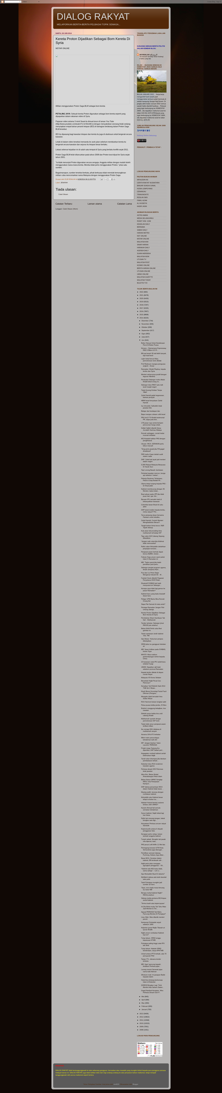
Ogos (144, 334)
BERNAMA (141, 227)
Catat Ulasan (63, 194)
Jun (143, 340)
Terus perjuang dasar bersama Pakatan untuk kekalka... (152, 516)
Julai (143, 337)
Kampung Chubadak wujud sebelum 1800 (151, 923)
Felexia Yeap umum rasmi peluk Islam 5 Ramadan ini (153, 558)
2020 (142, 298)
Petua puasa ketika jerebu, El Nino (153, 705)
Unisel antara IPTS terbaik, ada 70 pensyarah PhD (153, 955)
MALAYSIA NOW (143, 256)
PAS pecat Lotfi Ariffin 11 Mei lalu (153, 844)
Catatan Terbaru (64, 203)
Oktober (145, 327)
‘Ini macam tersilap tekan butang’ (151, 56)
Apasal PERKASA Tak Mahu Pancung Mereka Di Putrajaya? (153, 913)
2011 (141, 1020)
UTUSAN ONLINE (143, 271)
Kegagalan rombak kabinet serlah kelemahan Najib (153, 754)
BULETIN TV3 (142, 283)
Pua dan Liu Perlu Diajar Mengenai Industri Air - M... (152, 574)
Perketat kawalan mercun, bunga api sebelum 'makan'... (153, 474)
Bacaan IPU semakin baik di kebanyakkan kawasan (151, 500)
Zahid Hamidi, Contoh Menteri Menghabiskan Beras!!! (152, 521)
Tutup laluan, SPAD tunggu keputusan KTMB (151, 939)
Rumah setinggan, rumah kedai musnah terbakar (152, 434)
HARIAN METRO (143, 233)
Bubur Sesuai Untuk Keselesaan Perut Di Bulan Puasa (153, 344)
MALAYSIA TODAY (144, 280)
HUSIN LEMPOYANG (145, 189)
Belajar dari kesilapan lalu (150, 411)
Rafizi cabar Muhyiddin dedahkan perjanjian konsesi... (153, 547)
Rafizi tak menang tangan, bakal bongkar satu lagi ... (153, 819)
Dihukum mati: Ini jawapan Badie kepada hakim (153, 976)
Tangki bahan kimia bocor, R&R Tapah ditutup (152, 526)
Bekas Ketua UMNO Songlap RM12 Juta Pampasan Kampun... (151, 782)
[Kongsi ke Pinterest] (114, 179)
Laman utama (95, 203)
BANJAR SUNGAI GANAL (146, 186)
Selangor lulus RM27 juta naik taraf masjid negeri (152, 386)
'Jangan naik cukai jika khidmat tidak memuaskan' (152, 542)
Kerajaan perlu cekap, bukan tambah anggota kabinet (151, 835)
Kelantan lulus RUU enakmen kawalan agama (152, 765)
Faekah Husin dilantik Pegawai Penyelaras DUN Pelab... (152, 579)
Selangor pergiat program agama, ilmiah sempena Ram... (153, 568)
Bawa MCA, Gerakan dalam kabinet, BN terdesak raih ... (152, 859)
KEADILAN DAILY (143, 224)
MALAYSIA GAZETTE (145, 277)
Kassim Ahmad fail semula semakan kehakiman (150, 809)
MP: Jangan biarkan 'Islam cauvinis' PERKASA (151, 744)
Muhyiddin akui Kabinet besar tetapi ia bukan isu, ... (152, 798)
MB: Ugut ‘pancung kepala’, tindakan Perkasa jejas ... (151, 965)
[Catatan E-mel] (101, 179)
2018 (142, 305)
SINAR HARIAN (142, 245)
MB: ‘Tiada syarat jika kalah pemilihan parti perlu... (151, 563)
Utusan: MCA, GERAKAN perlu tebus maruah (152, 445)
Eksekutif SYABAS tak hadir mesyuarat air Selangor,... (151, 584)
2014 (142, 318)
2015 (142, 314)
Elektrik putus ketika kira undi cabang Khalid (151, 714)
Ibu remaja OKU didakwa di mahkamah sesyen (151, 730)
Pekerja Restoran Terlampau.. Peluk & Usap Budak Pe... (152, 479)
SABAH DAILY (142, 230)
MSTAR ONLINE (143, 239)
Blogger (135, 1084)
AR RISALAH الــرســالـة (148, 55)
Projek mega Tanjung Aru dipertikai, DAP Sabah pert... (152, 749)
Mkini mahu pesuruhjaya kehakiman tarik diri (150, 739)
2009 (142, 1026)
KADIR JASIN (142, 206)
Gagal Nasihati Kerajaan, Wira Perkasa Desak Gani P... (152, 991)
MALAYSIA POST (143, 262)
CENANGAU (141, 191)
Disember (145, 321)
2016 (142, 311)
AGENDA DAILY (143, 250)
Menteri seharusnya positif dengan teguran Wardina (153, 375)
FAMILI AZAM (142, 200)
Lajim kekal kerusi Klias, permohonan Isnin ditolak (151, 360)
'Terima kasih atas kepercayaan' (153, 903)
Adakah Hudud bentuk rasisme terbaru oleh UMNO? (152, 803)
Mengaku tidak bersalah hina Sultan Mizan (151, 697)
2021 (142, 295)
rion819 (116, 1084)
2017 (142, 308)
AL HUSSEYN (142, 203)
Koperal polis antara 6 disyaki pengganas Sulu (152, 830)
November (146, 324)
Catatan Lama (124, 203)
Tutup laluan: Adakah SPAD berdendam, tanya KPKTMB (152, 949)
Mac (143, 1003)
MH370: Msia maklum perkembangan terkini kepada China (153, 657)
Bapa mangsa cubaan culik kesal (153, 414)
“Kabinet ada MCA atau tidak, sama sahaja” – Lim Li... (152, 870)
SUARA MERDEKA (144, 253)
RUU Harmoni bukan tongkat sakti (153, 702)
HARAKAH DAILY (143, 247)
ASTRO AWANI (142, 215)
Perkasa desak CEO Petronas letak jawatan (152, 770)
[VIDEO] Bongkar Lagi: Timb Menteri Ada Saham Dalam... (152, 986)
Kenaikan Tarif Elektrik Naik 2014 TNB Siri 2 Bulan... (153, 687)
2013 (142, 1014)
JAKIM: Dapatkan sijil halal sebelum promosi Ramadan (152, 668)
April (143, 1000)
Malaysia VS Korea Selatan (151, 677)
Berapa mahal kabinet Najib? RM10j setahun (151, 894)
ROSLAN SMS (142, 197)
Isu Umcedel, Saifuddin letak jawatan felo (151, 407)
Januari (144, 1009)
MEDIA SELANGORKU (145, 218)
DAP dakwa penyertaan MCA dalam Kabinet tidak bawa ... (152, 788)
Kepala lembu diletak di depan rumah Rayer (152, 673)
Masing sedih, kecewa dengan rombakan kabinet (152, 793)
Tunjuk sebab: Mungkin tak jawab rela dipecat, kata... (153, 840)
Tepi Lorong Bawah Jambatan (152, 470)
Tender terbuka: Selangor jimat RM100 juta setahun (152, 624)
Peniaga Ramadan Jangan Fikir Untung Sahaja (152, 608)
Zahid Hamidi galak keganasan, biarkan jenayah (152, 396)
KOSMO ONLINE (143, 265)
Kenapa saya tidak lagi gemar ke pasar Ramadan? (153, 589)
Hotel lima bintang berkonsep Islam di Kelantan (152, 981)
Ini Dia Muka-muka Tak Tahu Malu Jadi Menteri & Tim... (153, 907)
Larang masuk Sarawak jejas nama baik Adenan (151, 970)
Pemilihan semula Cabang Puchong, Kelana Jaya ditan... (153, 854)
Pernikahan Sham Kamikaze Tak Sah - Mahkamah (153, 619)
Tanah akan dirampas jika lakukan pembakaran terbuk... (153, 760)
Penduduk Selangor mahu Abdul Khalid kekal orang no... (153, 381)
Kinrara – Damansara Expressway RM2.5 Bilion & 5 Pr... (153, 349)
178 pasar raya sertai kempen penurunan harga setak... (152, 424)
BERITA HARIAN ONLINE (146, 268)
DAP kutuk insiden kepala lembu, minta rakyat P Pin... (153, 511)
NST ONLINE (142, 236)
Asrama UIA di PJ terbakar (150, 734)
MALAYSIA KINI (142, 242)
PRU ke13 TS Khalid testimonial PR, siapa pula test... (152, 418)
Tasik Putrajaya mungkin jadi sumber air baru (151, 883)
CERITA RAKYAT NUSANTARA (148, 183)
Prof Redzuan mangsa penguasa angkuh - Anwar (153, 365)
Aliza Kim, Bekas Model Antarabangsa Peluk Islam (151, 775)
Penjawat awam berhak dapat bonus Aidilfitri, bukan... (152, 553)
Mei (143, 996)
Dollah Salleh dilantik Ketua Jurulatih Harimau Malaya (151, 429)
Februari (145, 1006)
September (146, 330)
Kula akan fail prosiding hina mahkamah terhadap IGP (151, 532)
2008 (142, 1030)
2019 (142, 302)
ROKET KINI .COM (144, 221)
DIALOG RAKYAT (93, 16)
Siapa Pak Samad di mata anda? (153, 604)
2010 (142, 1023)
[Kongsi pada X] (110, 179)
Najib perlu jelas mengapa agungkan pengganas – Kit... (152, 864)
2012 (142, 1017)
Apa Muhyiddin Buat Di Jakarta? (153, 874)
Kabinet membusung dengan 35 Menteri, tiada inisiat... (153, 490)
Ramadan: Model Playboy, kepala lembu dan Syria (153, 370)
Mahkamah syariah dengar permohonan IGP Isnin (151, 720)
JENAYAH (64, 183)
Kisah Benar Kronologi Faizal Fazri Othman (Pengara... (153, 692)
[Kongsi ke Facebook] (112, 179)
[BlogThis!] (108, 179)
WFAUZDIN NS (142, 180)
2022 (142, 292)
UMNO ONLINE (142, 274)
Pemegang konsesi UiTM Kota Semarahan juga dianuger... (152, 849)
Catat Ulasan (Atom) (70, 209)
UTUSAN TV (141, 259)
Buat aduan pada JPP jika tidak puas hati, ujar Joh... (152, 495)
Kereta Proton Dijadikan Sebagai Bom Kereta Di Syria (153, 614)
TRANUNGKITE (143, 194)
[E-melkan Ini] (105, 179)
